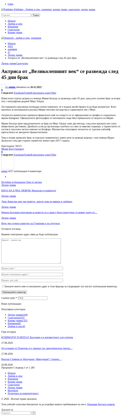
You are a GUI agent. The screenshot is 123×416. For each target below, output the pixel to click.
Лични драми (8, 63)
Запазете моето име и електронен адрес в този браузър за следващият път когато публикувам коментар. (60, 286)
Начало (12, 20)
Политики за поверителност (23, 393)
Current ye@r (9, 298)
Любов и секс (15, 23)
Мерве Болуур (9, 149)
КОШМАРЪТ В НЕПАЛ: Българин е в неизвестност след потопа (37, 337)
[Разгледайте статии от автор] (7, 168)
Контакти (13, 390)
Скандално (14, 29)
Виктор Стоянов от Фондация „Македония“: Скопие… (31, 359)
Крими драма (15, 32)
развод (20, 149)
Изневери (13, 26)
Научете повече (106, 404)
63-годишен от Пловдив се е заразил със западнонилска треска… (37, 348)
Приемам (92, 404)
